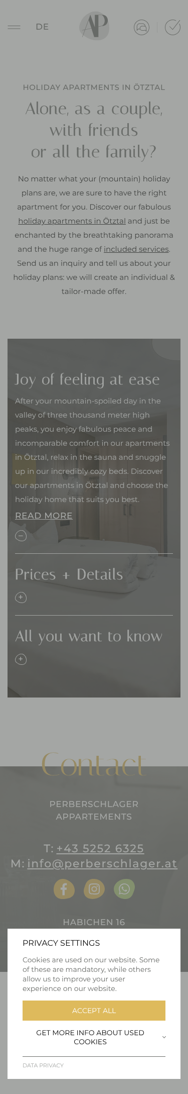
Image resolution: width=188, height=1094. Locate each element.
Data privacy (43, 1065)
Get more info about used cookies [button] (90, 1037)
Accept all (94, 1010)
